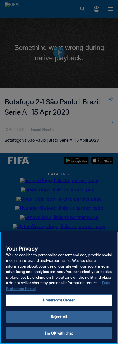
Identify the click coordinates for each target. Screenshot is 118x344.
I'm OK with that (59, 333)
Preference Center (59, 300)
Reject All (59, 316)
